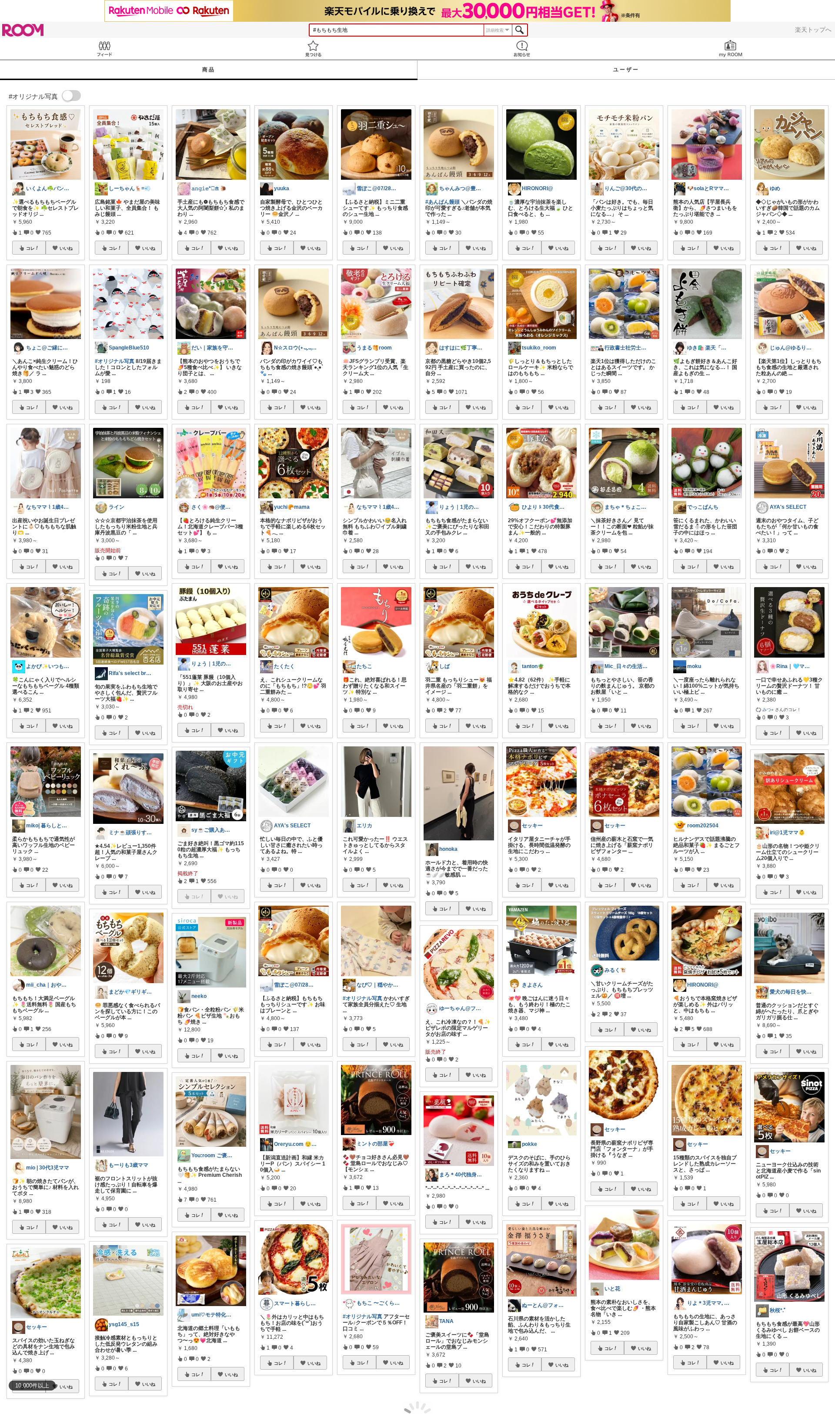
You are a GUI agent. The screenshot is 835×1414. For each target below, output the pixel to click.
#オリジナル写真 (114, 361)
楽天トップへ (813, 29)
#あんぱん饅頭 (442, 202)
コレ (30, 248)
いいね (66, 248)
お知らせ (522, 48)
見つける (313, 48)
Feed (104, 48)
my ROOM (730, 48)
